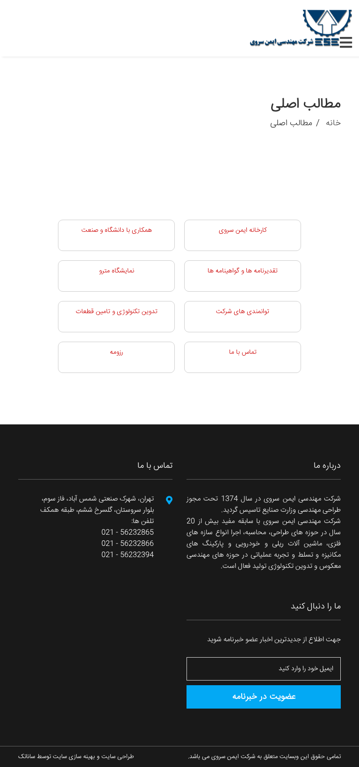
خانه (332, 123)
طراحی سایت (117, 756)
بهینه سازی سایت (74, 756)
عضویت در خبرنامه (263, 696)
